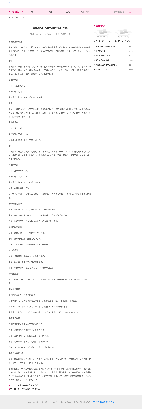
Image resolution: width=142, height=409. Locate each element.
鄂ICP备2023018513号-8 (103, 402)
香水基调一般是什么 (101, 69)
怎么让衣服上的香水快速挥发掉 (105, 65)
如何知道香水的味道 (101, 60)
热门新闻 (85, 11)
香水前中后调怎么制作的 (28, 385)
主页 (10, 17)
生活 (68, 11)
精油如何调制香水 (100, 51)
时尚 (33, 11)
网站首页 (16, 11)
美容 (51, 11)
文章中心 (16, 17)
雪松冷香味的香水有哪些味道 (104, 46)
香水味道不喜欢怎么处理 (103, 56)
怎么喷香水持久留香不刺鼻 (29, 389)
